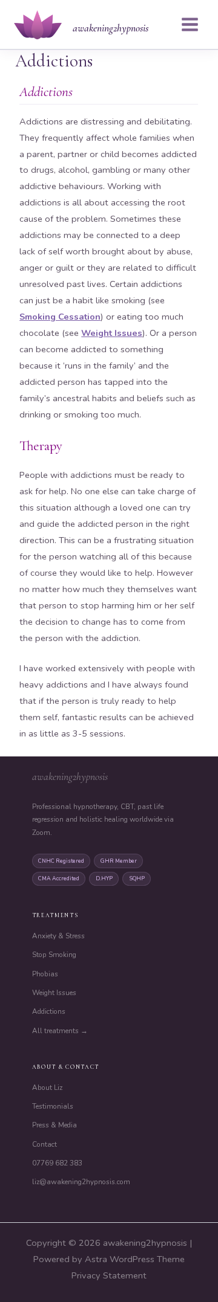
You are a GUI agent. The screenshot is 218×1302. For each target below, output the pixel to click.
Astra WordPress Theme (135, 1259)
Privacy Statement (109, 1275)
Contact (44, 1144)
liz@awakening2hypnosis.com (81, 1182)
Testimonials (52, 1106)
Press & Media (54, 1125)
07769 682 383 (57, 1163)
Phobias (45, 974)
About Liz (47, 1087)
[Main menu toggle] (190, 24)
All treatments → (60, 1031)
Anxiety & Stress (58, 936)
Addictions (48, 1011)
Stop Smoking (54, 954)
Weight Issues (111, 333)
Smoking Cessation (60, 317)
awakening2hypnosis (110, 28)
